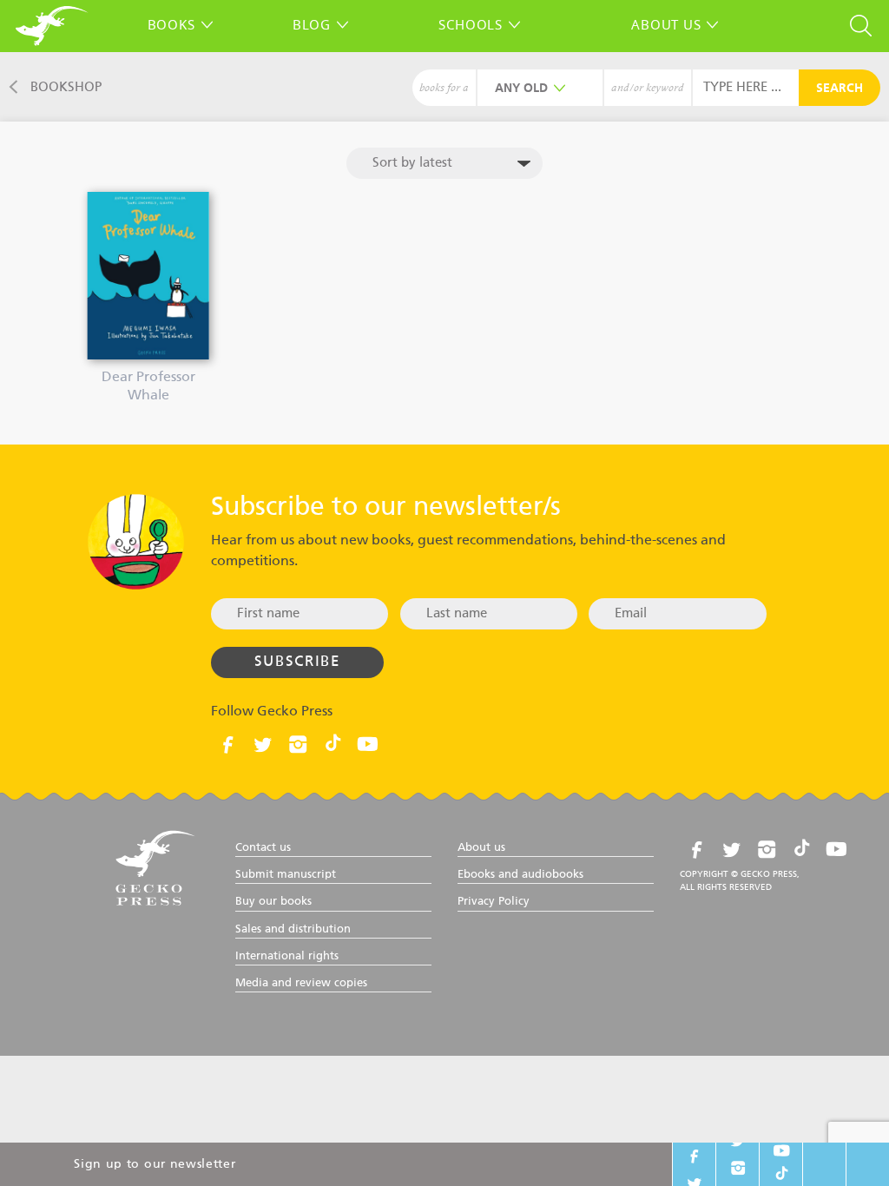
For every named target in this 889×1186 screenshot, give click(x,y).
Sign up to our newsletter (154, 1164)
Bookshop (66, 87)
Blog (312, 24)
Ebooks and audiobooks (520, 874)
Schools (470, 24)
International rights (287, 956)
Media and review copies (301, 983)
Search (839, 88)
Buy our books (273, 901)
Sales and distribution (293, 929)
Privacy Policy (494, 901)
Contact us (263, 847)
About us (666, 24)
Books (171, 24)
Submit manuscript (285, 874)
